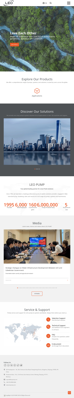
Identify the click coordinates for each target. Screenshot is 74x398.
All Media (37, 293)
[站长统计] (5, 395)
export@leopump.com (11, 379)
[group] (37, 92)
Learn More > (14, 44)
